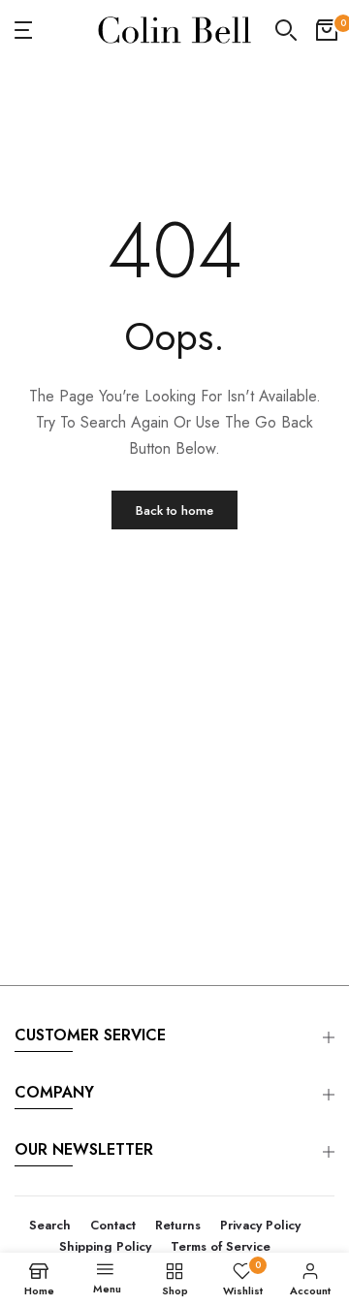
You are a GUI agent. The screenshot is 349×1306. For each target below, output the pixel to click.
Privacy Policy (260, 1225)
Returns (178, 1225)
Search (50, 1225)
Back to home (174, 510)
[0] (326, 30)
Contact (113, 1225)
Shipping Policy (105, 1246)
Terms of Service (220, 1246)
